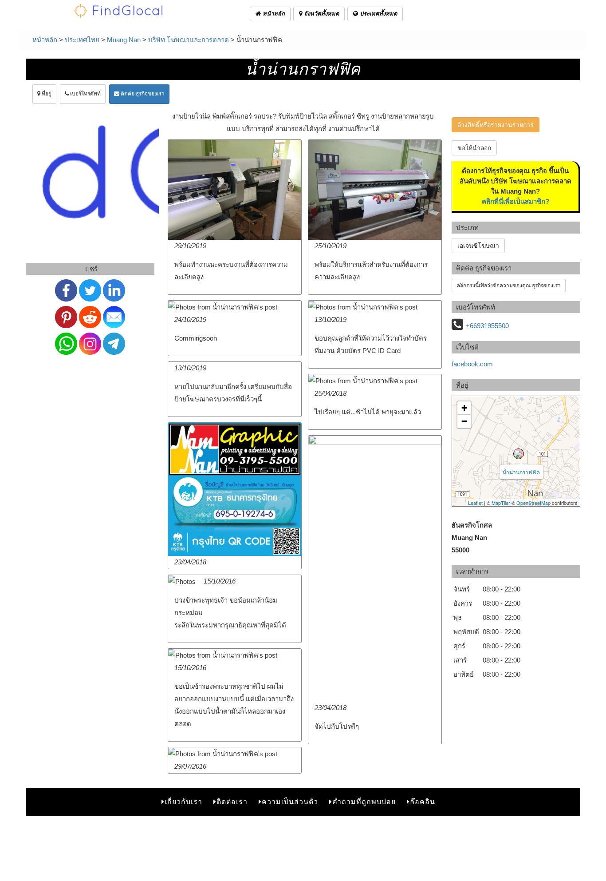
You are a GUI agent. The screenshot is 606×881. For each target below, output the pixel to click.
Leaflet (475, 502)
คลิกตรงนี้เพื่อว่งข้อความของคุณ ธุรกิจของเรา (508, 285)
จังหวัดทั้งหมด (320, 13)
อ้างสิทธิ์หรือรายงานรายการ (495, 124)
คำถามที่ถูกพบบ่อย (364, 802)
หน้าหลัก (273, 13)
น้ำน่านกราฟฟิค (521, 472)
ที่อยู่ (45, 94)
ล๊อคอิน (422, 802)
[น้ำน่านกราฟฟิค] (518, 453)
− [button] (464, 421)
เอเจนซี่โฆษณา (478, 245)
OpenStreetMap (533, 502)
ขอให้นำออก (474, 147)
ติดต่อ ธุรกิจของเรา (142, 94)
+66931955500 (487, 325)
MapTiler (501, 502)
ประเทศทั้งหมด (377, 13)
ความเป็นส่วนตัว (290, 802)
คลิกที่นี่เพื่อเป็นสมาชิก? (515, 201)
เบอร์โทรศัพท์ (85, 94)
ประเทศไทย (82, 40)
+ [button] (464, 407)
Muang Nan (124, 40)
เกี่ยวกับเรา (183, 802)
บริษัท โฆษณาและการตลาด (188, 40)
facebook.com (472, 364)
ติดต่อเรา (232, 802)
